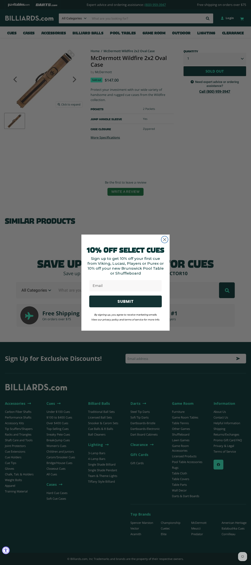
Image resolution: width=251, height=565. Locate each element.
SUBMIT (125, 301)
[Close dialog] (164, 239)
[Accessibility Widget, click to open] (6, 550)
